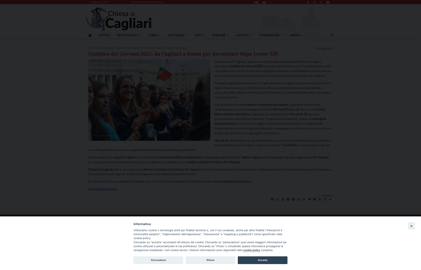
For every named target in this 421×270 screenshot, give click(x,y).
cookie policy (251, 250)
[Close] (411, 226)
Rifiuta (210, 260)
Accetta (262, 260)
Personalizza (158, 260)
